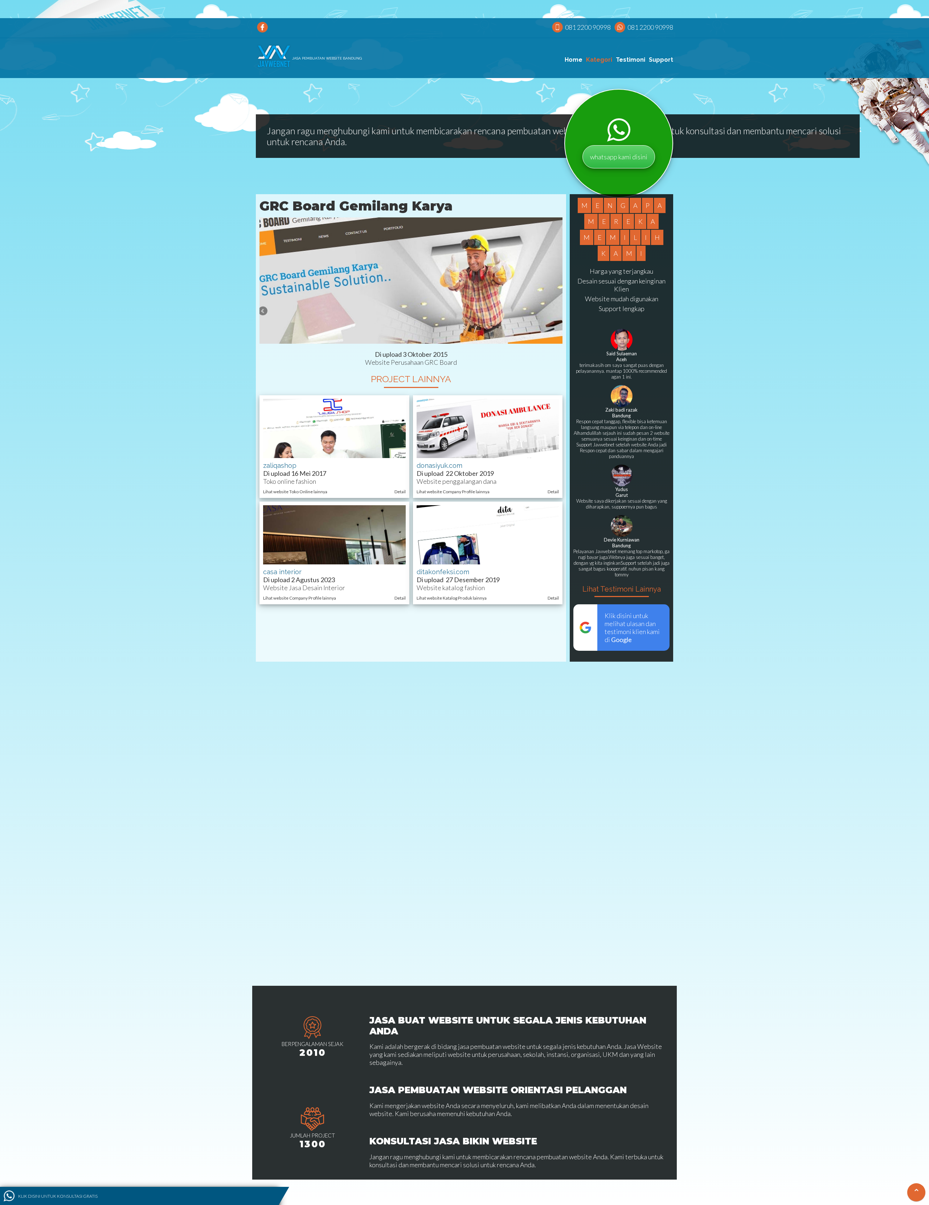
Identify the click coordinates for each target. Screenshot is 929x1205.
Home (573, 59)
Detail (400, 491)
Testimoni (630, 59)
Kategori (599, 59)
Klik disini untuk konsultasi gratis (58, 1195)
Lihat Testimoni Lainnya (621, 589)
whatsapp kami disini (618, 157)
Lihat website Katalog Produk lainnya (452, 598)
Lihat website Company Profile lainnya (453, 491)
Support (661, 59)
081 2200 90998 (588, 27)
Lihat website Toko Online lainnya (295, 491)
